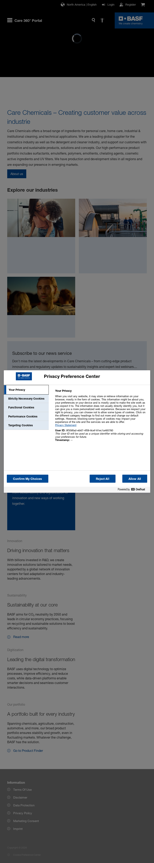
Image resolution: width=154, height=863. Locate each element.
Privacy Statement (65, 425)
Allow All (135, 478)
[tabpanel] (101, 417)
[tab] (26, 389)
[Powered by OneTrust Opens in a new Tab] (133, 490)
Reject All (102, 478)
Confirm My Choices (27, 478)
